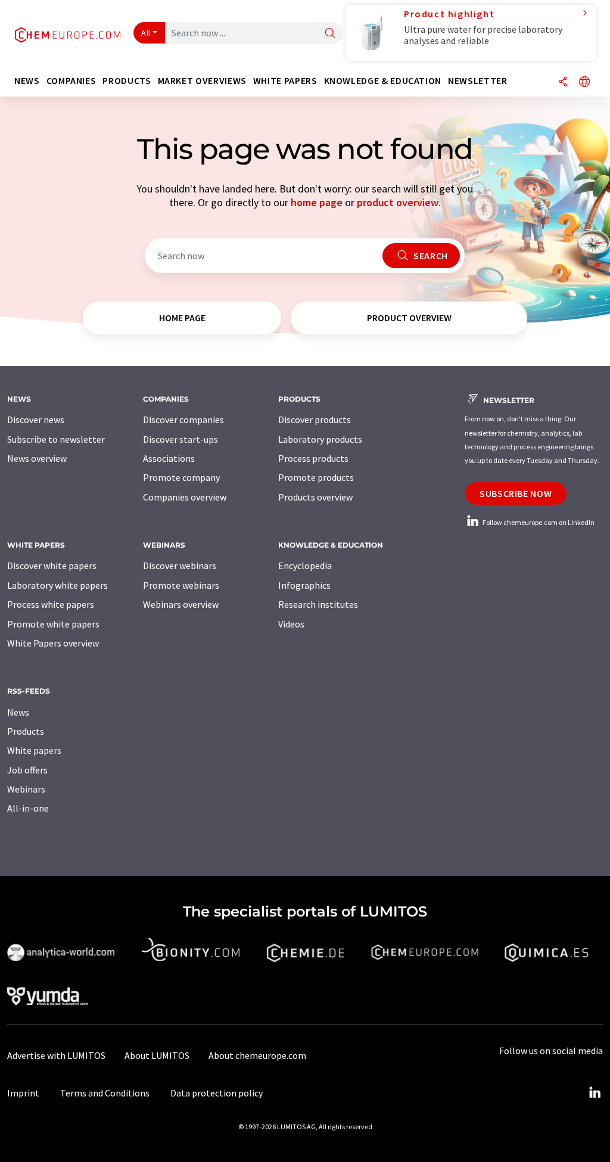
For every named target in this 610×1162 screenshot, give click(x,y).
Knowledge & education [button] (382, 80)
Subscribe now (516, 493)
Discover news (35, 419)
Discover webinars (179, 565)
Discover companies (183, 419)
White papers (34, 750)
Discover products (314, 419)
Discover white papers (52, 565)
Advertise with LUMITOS (56, 1055)
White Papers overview (53, 643)
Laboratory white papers (57, 585)
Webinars (26, 789)
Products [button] (126, 80)
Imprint (23, 1093)
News (18, 712)
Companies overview (184, 497)
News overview (37, 458)
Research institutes (318, 604)
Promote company (181, 477)
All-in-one (28, 808)
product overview (397, 202)
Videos (291, 624)
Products (25, 731)
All (146, 32)
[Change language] (584, 82)
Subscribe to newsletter (56, 439)
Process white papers (50, 604)
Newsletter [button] (477, 80)
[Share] (563, 82)
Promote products (316, 477)
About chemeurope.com (257, 1055)
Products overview (315, 497)
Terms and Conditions (105, 1093)
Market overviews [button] (202, 80)
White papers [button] (285, 80)
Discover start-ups (180, 439)
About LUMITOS (157, 1055)
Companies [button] (71, 80)
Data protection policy (216, 1093)
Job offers (27, 770)
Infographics (304, 585)
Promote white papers (53, 624)
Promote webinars (181, 585)
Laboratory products (320, 439)
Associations (169, 458)
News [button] (27, 80)
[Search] (330, 34)
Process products (313, 458)
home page (317, 202)
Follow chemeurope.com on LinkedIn (538, 522)
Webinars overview (181, 604)
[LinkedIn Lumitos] (594, 1093)
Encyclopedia (305, 565)
